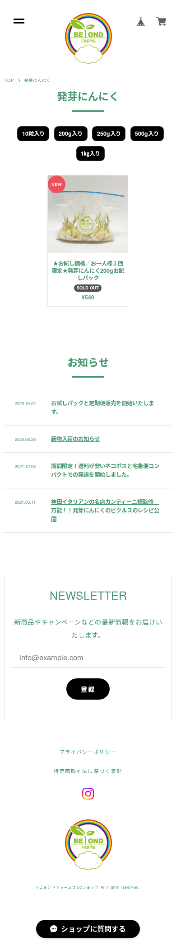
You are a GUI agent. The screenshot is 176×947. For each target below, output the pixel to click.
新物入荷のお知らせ (75, 439)
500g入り (147, 133)
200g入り (71, 133)
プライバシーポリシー (88, 751)
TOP (9, 80)
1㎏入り (90, 153)
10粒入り (33, 133)
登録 (88, 689)
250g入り (109, 133)
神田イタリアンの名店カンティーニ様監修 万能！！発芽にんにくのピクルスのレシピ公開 (105, 509)
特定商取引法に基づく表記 (88, 770)
